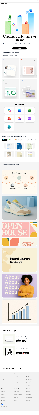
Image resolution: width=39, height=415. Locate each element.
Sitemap (2, 407)
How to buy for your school (29, 381)
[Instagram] (18, 368)
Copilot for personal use (4, 382)
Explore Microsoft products (4, 384)
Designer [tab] (25, 139)
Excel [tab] (11, 139)
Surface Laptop (3, 376)
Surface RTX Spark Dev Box (4, 379)
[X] (17, 368)
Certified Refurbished (16, 382)
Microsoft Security (3, 391)
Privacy (11, 407)
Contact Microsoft (6, 407)
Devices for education (29, 376)
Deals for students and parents (30, 384)
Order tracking (15, 381)
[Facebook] (15, 368)
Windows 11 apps (3, 385)
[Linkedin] (13, 368)
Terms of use (14, 407)
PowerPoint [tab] (18, 139)
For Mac (24, 341)
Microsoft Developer (16, 391)
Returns (15, 379)
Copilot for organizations (4, 381)
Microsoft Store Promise (17, 384)
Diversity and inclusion (29, 397)
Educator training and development (30, 382)
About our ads (31, 407)
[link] (10, 68)
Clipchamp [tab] (32, 139)
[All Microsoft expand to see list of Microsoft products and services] (1, 1)
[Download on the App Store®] (19, 353)
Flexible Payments (16, 385)
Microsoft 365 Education (29, 379)
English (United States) (5, 403)
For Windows (19, 341)
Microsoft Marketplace (16, 397)
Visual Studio (15, 400)
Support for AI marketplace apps (18, 394)
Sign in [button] (19, 48)
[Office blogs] (20, 368)
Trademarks (19, 407)
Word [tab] (5, 139)
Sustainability (28, 400)
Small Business (3, 400)
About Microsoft (28, 391)
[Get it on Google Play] (25, 353)
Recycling (27, 407)
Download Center (16, 376)
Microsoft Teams (3, 397)
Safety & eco (23, 407)
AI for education (28, 385)
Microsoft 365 (3, 3)
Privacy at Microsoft (28, 394)
